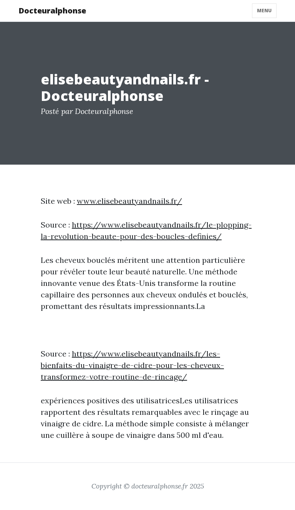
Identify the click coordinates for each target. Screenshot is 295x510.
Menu (264, 10)
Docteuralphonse (52, 10)
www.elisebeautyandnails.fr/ (129, 201)
